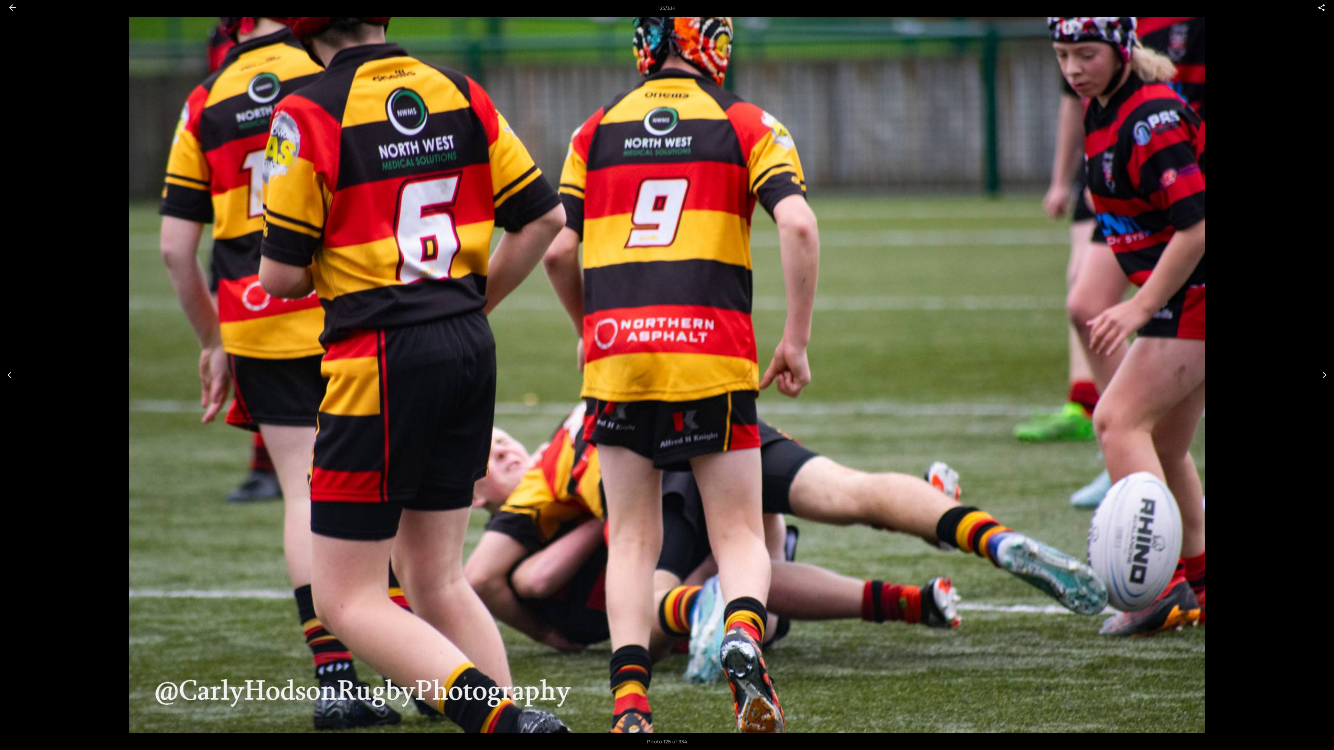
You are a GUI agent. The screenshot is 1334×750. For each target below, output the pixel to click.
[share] (1321, 8)
